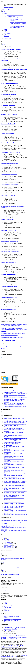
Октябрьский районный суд (9, 230)
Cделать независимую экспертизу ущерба (15, 426)
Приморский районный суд (8, 262)
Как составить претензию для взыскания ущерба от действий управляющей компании (14, 400)
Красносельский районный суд (9, 163)
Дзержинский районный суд (8, 105)
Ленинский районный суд (8, 195)
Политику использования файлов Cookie (14, 656)
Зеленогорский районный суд (9, 114)
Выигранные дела (8, 543)
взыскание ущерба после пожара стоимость (15, 504)
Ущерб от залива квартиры (11, 425)
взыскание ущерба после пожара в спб (14, 506)
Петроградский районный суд (9, 241)
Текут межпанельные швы (11, 443)
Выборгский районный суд (8, 94)
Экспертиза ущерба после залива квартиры (15, 421)
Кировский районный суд (8, 133)
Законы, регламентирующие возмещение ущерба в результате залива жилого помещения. (14, 324)
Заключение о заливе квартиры (15, 15)
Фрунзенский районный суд (8, 309)
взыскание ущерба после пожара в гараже (15, 510)
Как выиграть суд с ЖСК (10, 440)
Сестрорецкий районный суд (9, 286)
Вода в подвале (8, 445)
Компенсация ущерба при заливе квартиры (15, 438)
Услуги (5, 13)
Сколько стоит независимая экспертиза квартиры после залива (14, 433)
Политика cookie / (12, 645)
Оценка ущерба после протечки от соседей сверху (14, 520)
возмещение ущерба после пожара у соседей (15, 514)
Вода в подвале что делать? (8, 340)
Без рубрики (7, 539)
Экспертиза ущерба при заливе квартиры (15, 424)
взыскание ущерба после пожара (12, 502)
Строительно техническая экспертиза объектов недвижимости (14, 496)
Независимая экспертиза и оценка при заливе (17, 27)
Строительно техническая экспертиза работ (15, 481)
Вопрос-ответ (7, 33)
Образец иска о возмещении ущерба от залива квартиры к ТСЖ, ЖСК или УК (13, 334)
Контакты (6, 36)
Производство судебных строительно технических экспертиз (14, 493)
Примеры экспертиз (9, 547)
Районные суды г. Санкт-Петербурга (13, 392)
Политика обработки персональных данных (12, 646)
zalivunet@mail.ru (8, 7)
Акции (5, 30)
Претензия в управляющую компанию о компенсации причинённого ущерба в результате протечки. (14, 329)
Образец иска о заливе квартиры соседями (12, 337)
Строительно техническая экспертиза (14, 446)
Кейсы (5, 31)
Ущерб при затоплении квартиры (12, 439)
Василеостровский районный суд (10, 83)
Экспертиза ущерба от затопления (13, 428)
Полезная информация (10, 546)
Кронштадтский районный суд (9, 174)
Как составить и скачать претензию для (10, 574)
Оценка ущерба (11, 16)
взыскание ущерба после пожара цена (14, 503)
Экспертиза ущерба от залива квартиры (14, 422)
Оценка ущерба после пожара (18, 22)
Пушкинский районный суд (8, 274)
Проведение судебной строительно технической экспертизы (13, 476)
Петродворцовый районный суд (10, 251)
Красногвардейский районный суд (10, 152)
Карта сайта (4, 590)
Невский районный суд (7, 219)
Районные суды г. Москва (10, 390)
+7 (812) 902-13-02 (5, 9)
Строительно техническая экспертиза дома (15, 491)
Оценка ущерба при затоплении (18, 17)
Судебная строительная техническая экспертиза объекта (13, 456)
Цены (5, 29)
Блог (5, 34)
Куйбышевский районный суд (9, 184)
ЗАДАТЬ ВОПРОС (9, 38)
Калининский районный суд (9, 124)
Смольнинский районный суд (9, 297)
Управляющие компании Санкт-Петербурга (15, 393)
